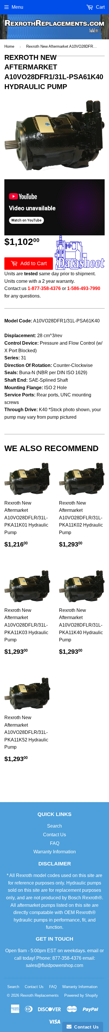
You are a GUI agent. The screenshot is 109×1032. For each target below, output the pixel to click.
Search (54, 826)
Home (9, 46)
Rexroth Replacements (39, 995)
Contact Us (54, 834)
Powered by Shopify (81, 995)
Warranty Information (54, 851)
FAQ (54, 843)
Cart (100, 7)
